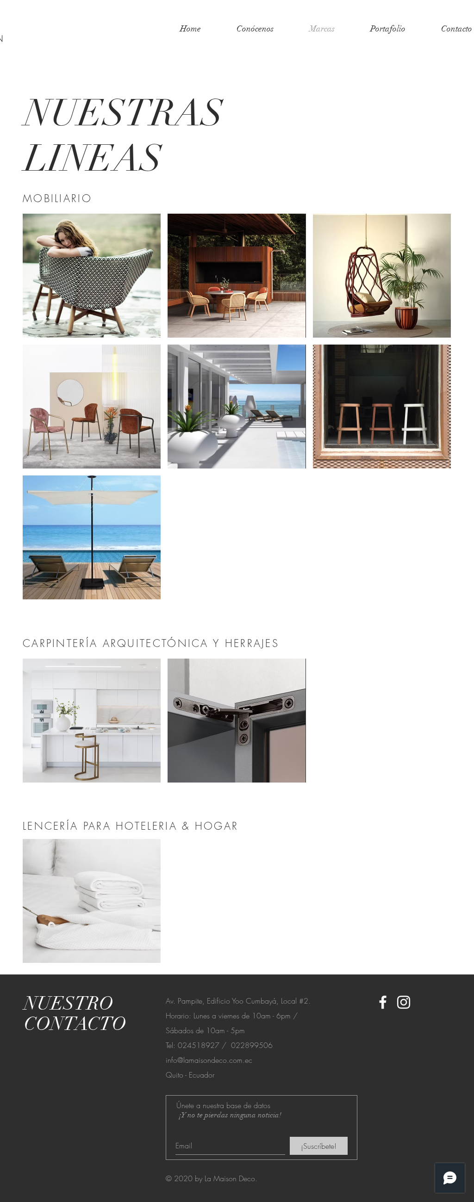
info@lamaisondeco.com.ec (209, 1060)
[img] (92, 901)
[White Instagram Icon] (403, 1002)
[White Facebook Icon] (383, 1002)
